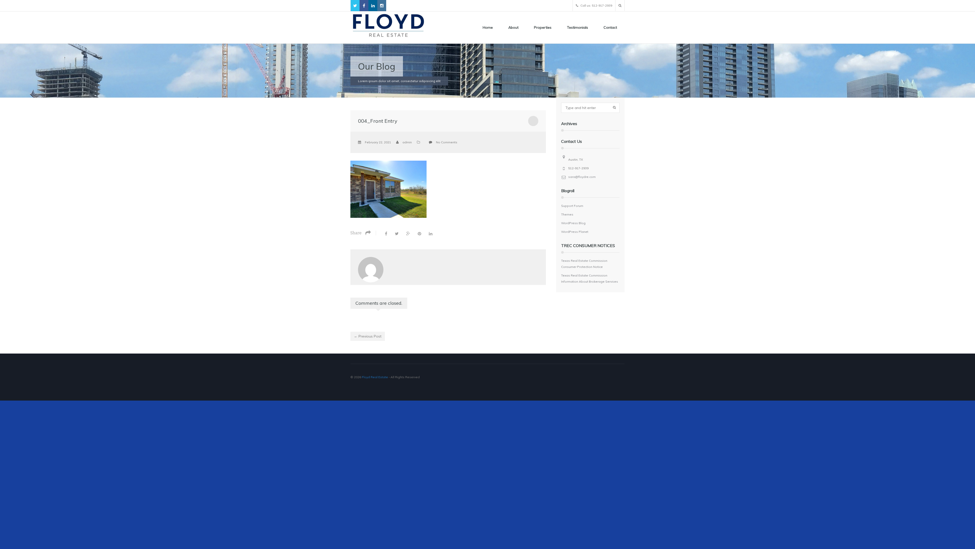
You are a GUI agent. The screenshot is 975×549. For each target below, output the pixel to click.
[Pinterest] (419, 233)
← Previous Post (367, 336)
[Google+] (408, 233)
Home (488, 27)
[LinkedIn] (430, 233)
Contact (610, 27)
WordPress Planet (574, 232)
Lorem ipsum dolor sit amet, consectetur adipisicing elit (399, 81)
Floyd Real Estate (375, 377)
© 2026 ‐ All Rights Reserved (385, 377)
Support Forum (572, 206)
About (513, 27)
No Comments (446, 142)
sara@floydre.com (582, 177)
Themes (567, 214)
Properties (542, 27)
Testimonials (577, 27)
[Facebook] (386, 233)
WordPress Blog (573, 223)
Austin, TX (575, 159)
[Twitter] (396, 233)
